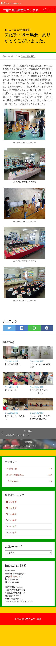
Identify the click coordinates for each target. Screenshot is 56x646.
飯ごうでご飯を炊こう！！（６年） (39, 391)
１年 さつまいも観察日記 (40, 365)
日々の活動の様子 (22, 29)
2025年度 (12, 508)
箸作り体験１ (11, 390)
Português (31, 481)
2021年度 (12, 532)
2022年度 (12, 526)
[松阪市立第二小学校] (21, 10)
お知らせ (30, 468)
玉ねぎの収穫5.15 (13, 364)
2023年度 (12, 520)
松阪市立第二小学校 (31, 619)
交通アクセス (14, 576)
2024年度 (12, 514)
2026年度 (12, 502)
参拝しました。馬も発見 (15, 417)
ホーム (7, 29)
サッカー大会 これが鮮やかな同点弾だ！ (40, 417)
